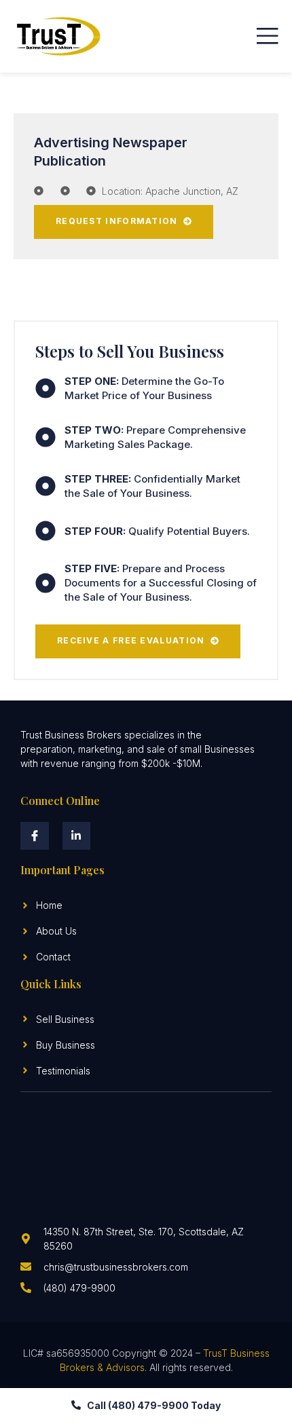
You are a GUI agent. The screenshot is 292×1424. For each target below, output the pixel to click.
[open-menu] (267, 36)
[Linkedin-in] (76, 836)
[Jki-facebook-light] (34, 836)
